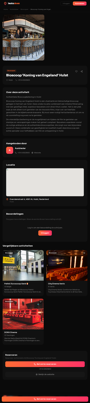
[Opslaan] (40, 253)
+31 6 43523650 (24, 80)
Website (37, 153)
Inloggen (66, 3)
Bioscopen (24, 9)
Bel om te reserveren (46, 364)
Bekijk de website (46, 374)
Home (6, 9)
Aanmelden (79, 3)
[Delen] (81, 71)
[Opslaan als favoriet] (76, 71)
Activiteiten (14, 9)
